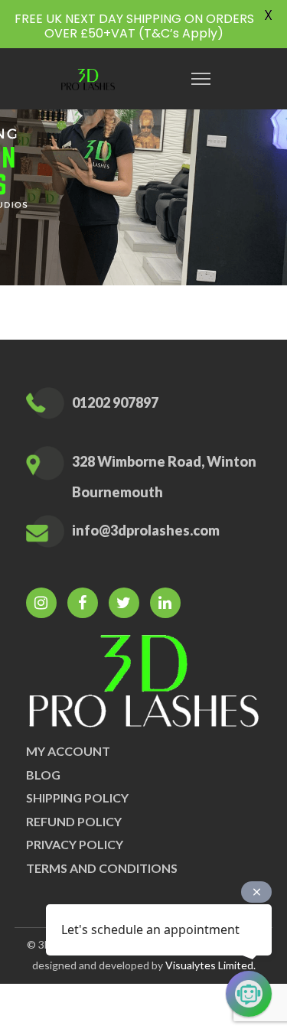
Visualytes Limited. (210, 965)
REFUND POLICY (74, 821)
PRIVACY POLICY (74, 844)
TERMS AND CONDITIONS (102, 868)
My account (68, 751)
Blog (43, 774)
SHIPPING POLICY (77, 797)
